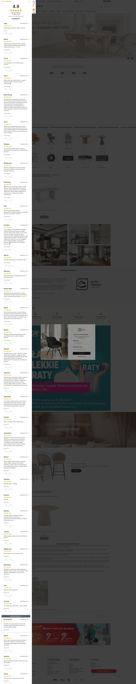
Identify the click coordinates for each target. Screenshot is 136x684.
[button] (6, 33)
